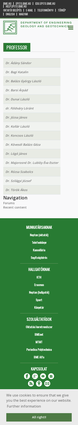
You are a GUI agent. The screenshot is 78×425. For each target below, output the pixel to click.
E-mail (29, 10)
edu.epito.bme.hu (45, 3)
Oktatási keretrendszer (39, 326)
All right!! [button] (39, 417)
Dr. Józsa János (16, 117)
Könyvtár (39, 307)
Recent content (15, 207)
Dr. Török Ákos (16, 190)
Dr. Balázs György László (23, 81)
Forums (9, 203)
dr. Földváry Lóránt (19, 108)
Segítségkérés (39, 257)
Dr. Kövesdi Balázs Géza (22, 144)
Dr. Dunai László (17, 99)
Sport (39, 299)
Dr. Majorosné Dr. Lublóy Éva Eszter (31, 163)
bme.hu (7, 3)
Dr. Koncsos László (19, 135)
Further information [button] (24, 406)
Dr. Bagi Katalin (16, 72)
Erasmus (39, 284)
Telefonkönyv (45, 10)
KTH (39, 277)
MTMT (39, 342)
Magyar (23, 14)
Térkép (62, 10)
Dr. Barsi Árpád (16, 90)
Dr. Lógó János (16, 154)
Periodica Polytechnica (39, 349)
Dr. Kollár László (17, 126)
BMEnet (39, 334)
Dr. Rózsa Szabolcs (19, 172)
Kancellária (39, 250)
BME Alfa (39, 357)
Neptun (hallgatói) (39, 292)
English (10, 14)
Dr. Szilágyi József (18, 181)
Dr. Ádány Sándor (18, 63)
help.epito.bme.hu (16, 6)
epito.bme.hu (23, 3)
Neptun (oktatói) (39, 234)
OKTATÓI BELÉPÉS (12, 10)
